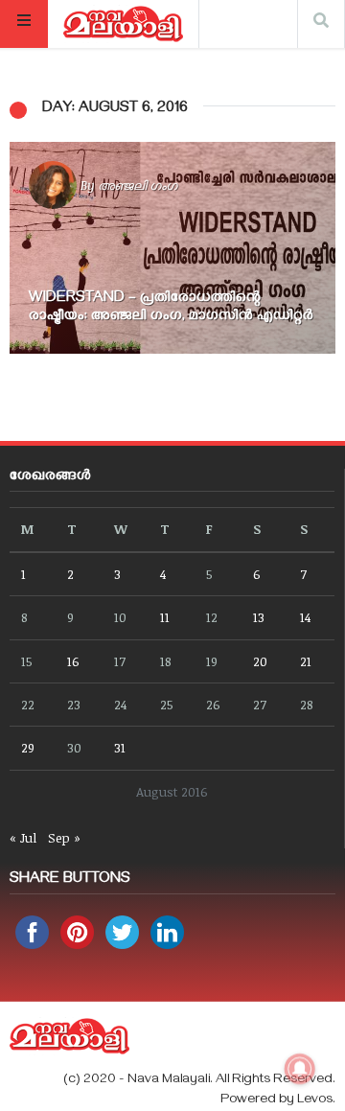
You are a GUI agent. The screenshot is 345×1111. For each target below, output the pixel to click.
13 (258, 617)
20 (260, 661)
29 (27, 747)
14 (305, 617)
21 (305, 661)
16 (73, 661)
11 (165, 617)
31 (120, 747)
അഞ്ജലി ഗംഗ (137, 185)
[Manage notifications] (300, 1068)
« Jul (23, 837)
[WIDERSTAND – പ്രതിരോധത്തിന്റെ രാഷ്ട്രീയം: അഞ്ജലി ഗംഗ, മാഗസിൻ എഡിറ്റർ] (172, 248)
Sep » (64, 837)
